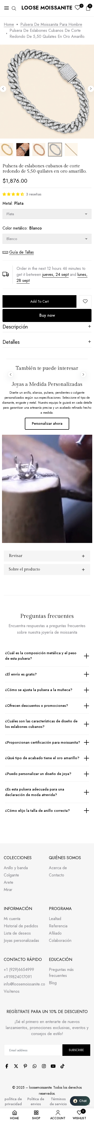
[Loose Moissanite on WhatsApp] (34, 1066)
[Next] (91, 89)
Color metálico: (22, 228)
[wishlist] (77, 8)
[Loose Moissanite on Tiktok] (62, 1066)
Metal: (13, 203)
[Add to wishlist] (85, 301)
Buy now (47, 315)
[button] (13, 194)
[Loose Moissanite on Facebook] (7, 1066)
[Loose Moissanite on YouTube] (53, 1066)
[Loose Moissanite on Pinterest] (25, 1066)
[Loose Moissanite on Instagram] (44, 1066)
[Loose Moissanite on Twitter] (16, 1066)
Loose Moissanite (47, 8)
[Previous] (3, 89)
